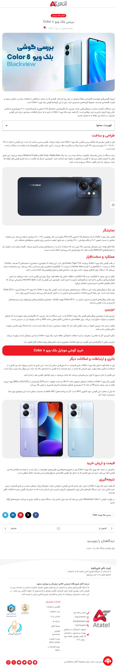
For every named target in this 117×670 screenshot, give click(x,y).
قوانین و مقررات (53, 607)
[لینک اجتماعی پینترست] (21, 515)
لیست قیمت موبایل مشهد (54, 640)
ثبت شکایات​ (55, 611)
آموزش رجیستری (56, 632)
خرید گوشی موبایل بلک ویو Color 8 (58, 350)
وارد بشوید (91, 548)
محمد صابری (67, 28)
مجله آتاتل (55, 626)
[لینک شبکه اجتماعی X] (28, 515)
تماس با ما (55, 616)
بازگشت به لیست (58, 529)
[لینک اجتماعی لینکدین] (13, 515)
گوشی (63, 15)
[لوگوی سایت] (58, 4)
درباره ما (56, 621)
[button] (6, 126)
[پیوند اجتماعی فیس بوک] (36, 515)
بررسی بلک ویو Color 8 (102, 515)
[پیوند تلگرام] (5, 515)
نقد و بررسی (56, 15)
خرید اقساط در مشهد (54, 648)
